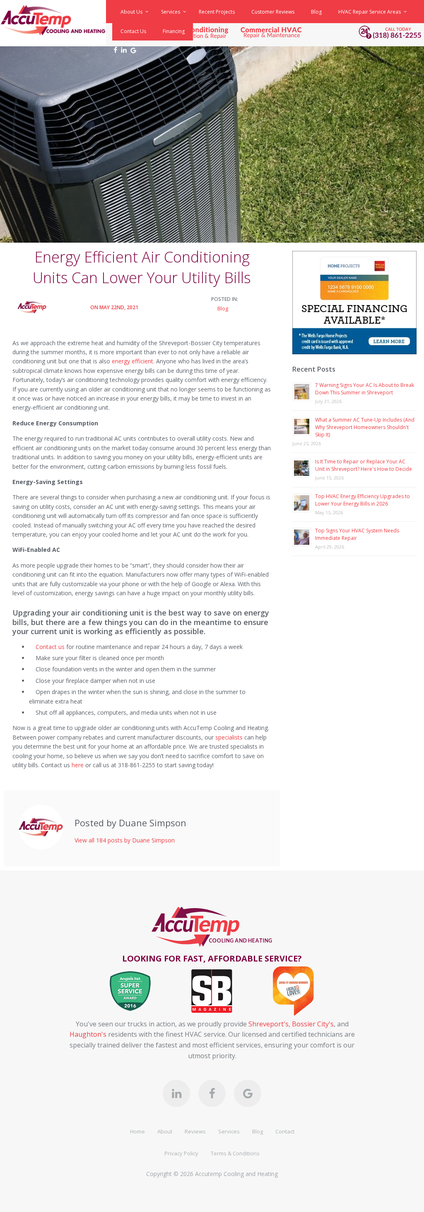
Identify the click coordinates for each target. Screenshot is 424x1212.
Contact (284, 1131)
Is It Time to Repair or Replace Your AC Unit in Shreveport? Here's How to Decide (363, 465)
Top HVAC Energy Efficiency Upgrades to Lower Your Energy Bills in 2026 (362, 500)
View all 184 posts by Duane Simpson (125, 840)
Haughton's (88, 1034)
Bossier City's (313, 1023)
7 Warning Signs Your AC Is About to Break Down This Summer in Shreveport (364, 389)
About (164, 1131)
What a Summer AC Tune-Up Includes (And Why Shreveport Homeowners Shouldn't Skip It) (364, 427)
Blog (222, 308)
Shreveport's (268, 1023)
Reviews (195, 1131)
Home (137, 1131)
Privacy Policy (181, 1153)
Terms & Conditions (235, 1153)
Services (229, 1131)
